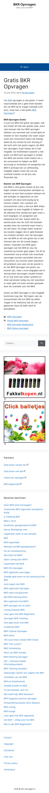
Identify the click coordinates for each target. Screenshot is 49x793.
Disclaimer (9, 750)
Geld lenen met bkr (13, 471)
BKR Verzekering (12, 648)
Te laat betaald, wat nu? (16, 690)
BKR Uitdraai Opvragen (15, 631)
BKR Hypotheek (11, 542)
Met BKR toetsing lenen (15, 597)
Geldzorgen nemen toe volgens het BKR (24, 673)
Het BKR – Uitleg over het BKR (19, 720)
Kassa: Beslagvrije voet (15, 529)
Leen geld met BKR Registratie (19, 614)
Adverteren (9, 769)
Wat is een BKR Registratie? (18, 724)
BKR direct (9, 635)
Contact (8, 737)
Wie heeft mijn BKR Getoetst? (19, 694)
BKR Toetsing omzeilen (15, 668)
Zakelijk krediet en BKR (15, 685)
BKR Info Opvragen (13, 568)
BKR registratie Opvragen (16, 588)
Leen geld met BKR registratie (19, 715)
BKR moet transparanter (16, 592)
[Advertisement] (24, 37)
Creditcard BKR (11, 627)
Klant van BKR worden (15, 652)
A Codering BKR (12, 517)
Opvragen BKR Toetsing (16, 618)
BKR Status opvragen (18, 328)
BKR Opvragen (24, 4)
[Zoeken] (41, 343)
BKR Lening (9, 707)
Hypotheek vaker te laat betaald (20, 534)
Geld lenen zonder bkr (15, 465)
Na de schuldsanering (15, 551)
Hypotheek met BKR (14, 564)
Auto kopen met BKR (14, 584)
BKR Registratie (11, 484)
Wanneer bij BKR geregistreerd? (20, 546)
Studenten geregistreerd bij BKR (20, 525)
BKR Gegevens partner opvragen (20, 698)
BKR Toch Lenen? (12, 644)
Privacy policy (10, 763)
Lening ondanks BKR (14, 610)
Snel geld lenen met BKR (16, 622)
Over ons (8, 757)
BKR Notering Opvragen (16, 657)
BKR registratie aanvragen (17, 572)
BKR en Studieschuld (14, 681)
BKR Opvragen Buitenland (20, 324)
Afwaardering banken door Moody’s (22, 703)
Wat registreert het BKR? (16, 601)
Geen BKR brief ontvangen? (18, 505)
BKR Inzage (9, 711)
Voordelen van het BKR (15, 677)
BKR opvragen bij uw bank (17, 605)
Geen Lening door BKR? (16, 559)
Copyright (8, 744)
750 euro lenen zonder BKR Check (21, 640)
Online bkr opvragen (14, 478)
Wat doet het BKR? (13, 555)
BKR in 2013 (10, 521)
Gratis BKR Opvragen (17, 320)
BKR (10, 100)
